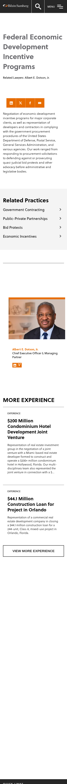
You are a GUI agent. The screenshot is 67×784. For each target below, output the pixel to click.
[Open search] (37, 6)
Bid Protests (13, 227)
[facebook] (30, 103)
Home (8, 15)
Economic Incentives (20, 236)
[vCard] (19, 365)
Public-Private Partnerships (25, 218)
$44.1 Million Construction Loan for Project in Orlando (30, 504)
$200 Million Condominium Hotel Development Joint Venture (29, 428)
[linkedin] (11, 103)
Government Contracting (23, 209)
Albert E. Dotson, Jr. (37, 78)
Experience (25, 15)
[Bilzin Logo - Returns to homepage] (15, 6)
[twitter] (20, 103)
